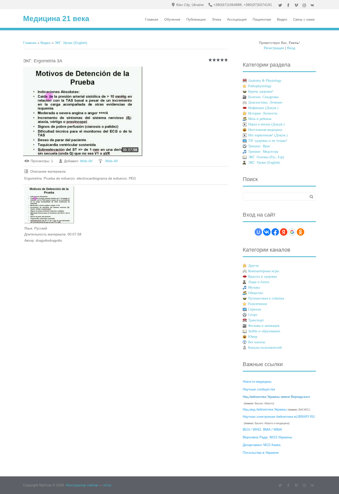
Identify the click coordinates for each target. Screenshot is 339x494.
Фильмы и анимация (263, 326)
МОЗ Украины (281, 437)
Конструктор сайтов (82, 485)
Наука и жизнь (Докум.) (266, 124)
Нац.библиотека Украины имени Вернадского (276, 397)
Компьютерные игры (263, 271)
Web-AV (86, 161)
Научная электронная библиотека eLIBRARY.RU (279, 416)
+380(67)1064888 (227, 5)
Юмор (252, 337)
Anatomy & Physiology (264, 80)
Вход (291, 48)
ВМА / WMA (272, 429)
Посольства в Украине (261, 453)
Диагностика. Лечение (265, 102)
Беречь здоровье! (260, 91)
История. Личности (262, 113)
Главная (29, 43)
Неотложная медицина (265, 130)
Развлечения (257, 304)
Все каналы (256, 342)
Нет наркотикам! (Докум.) (268, 135)
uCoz (107, 485)
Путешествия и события (266, 298)
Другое (253, 265)
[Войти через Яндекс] (283, 232)
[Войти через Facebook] (275, 232)
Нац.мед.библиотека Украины (265, 409)
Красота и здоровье (262, 276)
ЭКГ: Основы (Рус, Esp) (266, 157)
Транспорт (256, 320)
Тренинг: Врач (259, 146)
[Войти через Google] (292, 232)
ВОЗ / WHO (252, 429)
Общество (255, 293)
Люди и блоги (258, 282)
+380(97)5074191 (258, 5)
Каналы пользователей (265, 347)
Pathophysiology (259, 86)
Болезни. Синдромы (263, 97)
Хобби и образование (264, 331)
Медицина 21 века (56, 18)
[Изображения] (49, 204)
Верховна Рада (255, 437)
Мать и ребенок (259, 119)
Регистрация (274, 48)
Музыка (254, 287)
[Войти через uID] (258, 232)
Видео (45, 43)
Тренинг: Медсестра (263, 151)
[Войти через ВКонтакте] (267, 232)
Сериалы (254, 309)
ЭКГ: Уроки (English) (71, 43)
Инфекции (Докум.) (263, 108)
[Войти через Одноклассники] (300, 232)
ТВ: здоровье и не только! (267, 141)
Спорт (252, 315)
